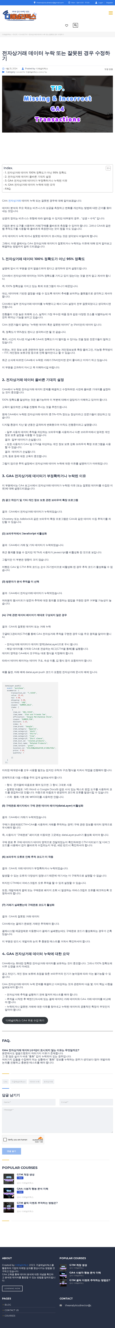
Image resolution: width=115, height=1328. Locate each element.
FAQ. (8, 188)
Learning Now (12, 1288)
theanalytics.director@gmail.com (83, 1305)
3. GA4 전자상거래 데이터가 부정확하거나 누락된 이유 (36, 180)
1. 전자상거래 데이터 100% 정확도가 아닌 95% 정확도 (35, 172)
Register (109, 3)
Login (100, 3)
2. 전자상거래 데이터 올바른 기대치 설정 (28, 176)
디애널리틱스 (22, 1265)
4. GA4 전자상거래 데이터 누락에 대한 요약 (30, 184)
